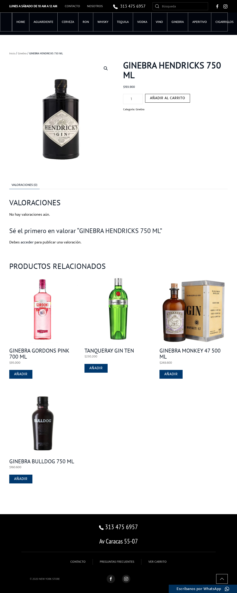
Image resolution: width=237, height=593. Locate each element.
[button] (106, 68)
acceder (27, 242)
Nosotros (95, 6)
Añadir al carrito (167, 98)
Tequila (123, 22)
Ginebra (178, 22)
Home (20, 22)
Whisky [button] (102, 22)
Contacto (72, 6)
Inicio (12, 53)
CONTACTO (78, 561)
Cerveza (68, 22)
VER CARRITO (157, 561)
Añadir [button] (21, 374)
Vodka (142, 22)
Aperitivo (199, 22)
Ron (86, 22)
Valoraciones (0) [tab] (24, 184)
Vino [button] (159, 22)
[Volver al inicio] (6, 22)
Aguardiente (43, 22)
